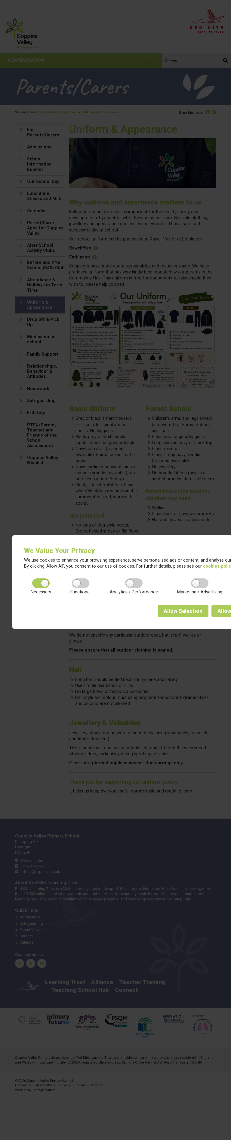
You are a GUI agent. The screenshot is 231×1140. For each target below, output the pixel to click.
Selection (183, 611)
